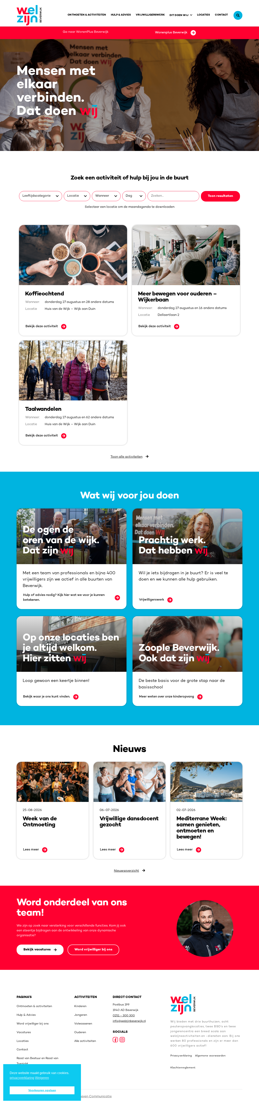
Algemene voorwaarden (210, 1055)
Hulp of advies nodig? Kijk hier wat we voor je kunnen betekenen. (64, 597)
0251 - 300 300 (124, 1015)
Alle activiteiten (85, 1041)
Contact (221, 15)
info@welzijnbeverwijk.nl (129, 1021)
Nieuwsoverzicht (126, 871)
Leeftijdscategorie (36, 196)
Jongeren (80, 1015)
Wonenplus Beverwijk (171, 32)
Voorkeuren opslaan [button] (42, 1090)
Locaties (203, 15)
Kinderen (80, 1006)
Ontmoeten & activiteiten (87, 15)
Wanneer (102, 196)
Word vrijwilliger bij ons (93, 949)
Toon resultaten (220, 196)
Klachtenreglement (182, 1067)
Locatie (73, 196)
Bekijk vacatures (37, 949)
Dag (129, 196)
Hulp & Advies (121, 15)
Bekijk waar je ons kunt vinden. (46, 696)
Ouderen (80, 1032)
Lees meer (31, 849)
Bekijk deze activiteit (41, 326)
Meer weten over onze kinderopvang (166, 696)
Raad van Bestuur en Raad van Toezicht (37, 1061)
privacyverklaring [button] (22, 1078)
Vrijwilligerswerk (150, 15)
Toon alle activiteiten (126, 457)
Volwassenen (83, 1023)
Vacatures (24, 1032)
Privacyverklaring (181, 1055)
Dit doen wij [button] (179, 15)
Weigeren (42, 1078)
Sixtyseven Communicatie (91, 1096)
